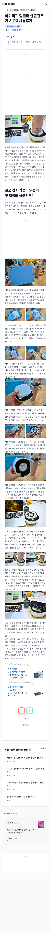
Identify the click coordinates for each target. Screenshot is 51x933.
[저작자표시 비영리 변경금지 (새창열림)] (25, 727)
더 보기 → (42, 748)
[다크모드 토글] (46, 4)
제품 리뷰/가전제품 (13, 26)
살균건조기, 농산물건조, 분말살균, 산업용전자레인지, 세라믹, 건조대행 (18, 695)
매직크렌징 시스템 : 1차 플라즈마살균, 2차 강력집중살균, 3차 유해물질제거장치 (17, 677)
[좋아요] (21, 711)
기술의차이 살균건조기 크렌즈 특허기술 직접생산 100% (16, 670)
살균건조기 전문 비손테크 (15, 688)
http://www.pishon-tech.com (19, 682)
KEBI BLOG (8, 3)
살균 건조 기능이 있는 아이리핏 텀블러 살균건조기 (25, 43)
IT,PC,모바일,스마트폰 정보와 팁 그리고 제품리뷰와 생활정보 (20, 831)
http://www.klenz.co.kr (17, 664)
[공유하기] (29, 711)
